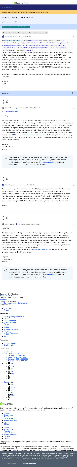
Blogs (6, 326)
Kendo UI (3, 299)
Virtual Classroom (11, 333)
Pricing (6, 310)
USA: (16, 354)
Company (7, 413)
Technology (8, 415)
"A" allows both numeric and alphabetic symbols (31, 135)
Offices (6, 424)
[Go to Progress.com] (6, 405)
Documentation (10, 320)
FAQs (6, 336)
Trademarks (15, 450)
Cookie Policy (63, 457)
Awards (7, 417)
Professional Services (12, 329)
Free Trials (8, 308)
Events (6, 335)
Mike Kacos (8, 36)
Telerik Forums (8, 7)
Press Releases (9, 419)
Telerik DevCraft (6, 296)
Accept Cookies (11, 463)
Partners (7, 331)
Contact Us (8, 352)
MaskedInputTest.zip (11, 111)
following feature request (42, 250)
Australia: (18, 361)
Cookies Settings (29, 463)
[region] (38, 459)
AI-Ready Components (18, 303)
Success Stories (10, 343)
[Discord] (9, 379)
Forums (7, 324)
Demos (6, 319)
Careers (7, 422)
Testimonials (8, 345)
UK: (16, 355)
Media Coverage (10, 420)
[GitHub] (9, 376)
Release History (10, 322)
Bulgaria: (18, 359)
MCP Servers (5, 303)
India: (17, 357)
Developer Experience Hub (14, 317)
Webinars (7, 328)
